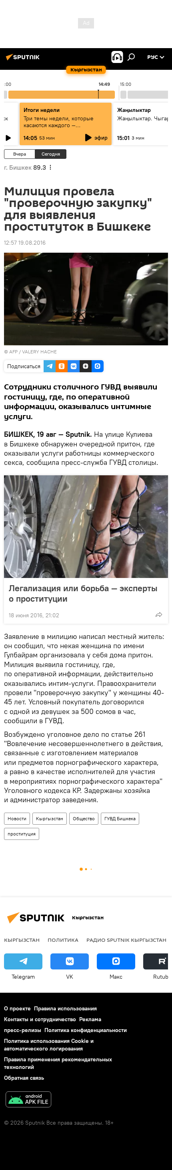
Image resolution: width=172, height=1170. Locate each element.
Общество (84, 818)
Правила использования (65, 1008)
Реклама (90, 1019)
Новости (17, 818)
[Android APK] (28, 1100)
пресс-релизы (22, 1030)
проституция (22, 834)
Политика (63, 939)
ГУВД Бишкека (120, 818)
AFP (13, 352)
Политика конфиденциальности (85, 1030)
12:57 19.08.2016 (25, 242)
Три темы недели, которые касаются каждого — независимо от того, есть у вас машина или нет (64, 128)
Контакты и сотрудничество (40, 1019)
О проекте (17, 1008)
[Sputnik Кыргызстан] (24, 60)
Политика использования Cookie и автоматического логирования (49, 1044)
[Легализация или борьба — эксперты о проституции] (86, 526)
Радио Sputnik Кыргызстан (126, 939)
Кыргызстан (49, 818)
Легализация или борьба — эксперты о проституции (83, 593)
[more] (159, 614)
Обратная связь (24, 1077)
